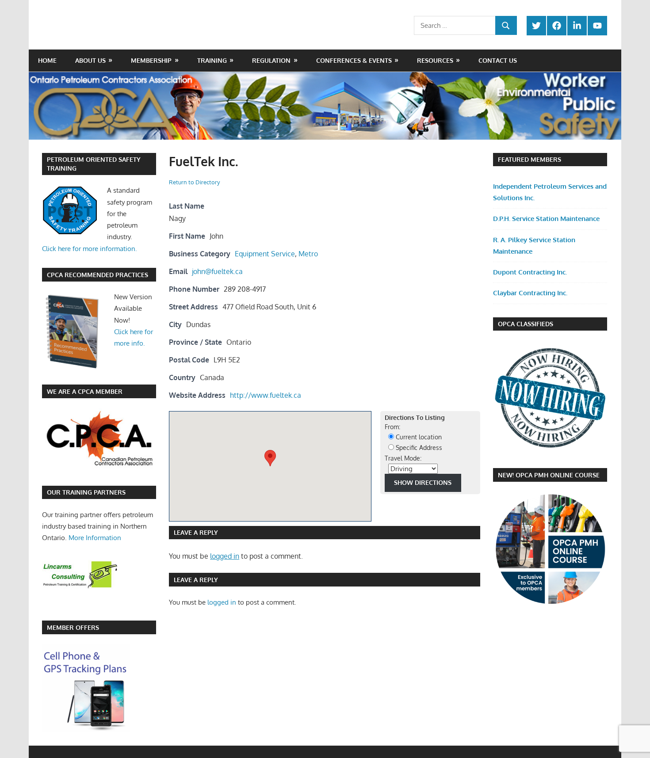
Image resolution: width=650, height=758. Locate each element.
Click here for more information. (89, 248)
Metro (308, 253)
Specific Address (418, 447)
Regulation (271, 60)
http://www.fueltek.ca (265, 395)
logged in (224, 556)
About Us (90, 60)
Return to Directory (194, 182)
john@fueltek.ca (217, 271)
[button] (270, 458)
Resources (435, 60)
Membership (151, 60)
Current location (418, 437)
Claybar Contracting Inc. (530, 293)
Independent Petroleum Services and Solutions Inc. (550, 192)
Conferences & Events (354, 60)
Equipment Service (265, 253)
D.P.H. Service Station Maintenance (546, 218)
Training (212, 60)
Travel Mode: (403, 458)
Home (47, 60)
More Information (95, 537)
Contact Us (497, 60)
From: (392, 426)
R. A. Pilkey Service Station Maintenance (534, 245)
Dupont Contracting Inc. (530, 272)
